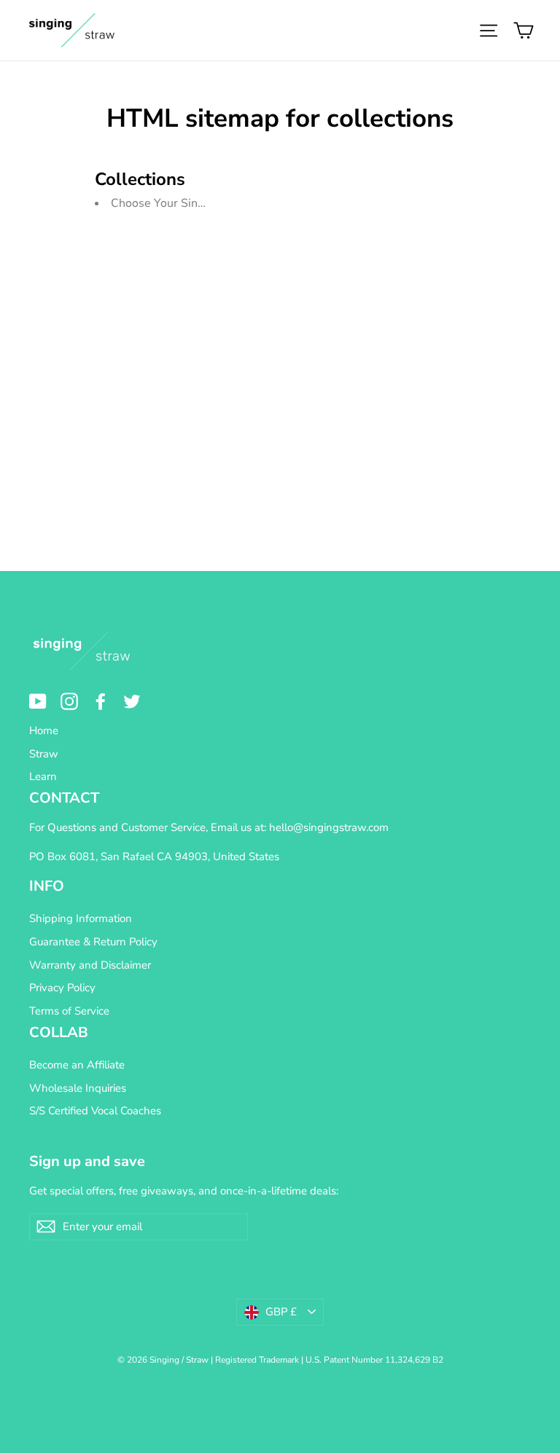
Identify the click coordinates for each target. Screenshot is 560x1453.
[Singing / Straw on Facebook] (100, 701)
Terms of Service (69, 1011)
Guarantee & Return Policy (93, 941)
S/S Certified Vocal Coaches (95, 1110)
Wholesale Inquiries (77, 1088)
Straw (43, 754)
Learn (43, 776)
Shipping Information (80, 918)
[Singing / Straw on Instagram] (69, 701)
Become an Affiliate (77, 1065)
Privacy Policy (62, 987)
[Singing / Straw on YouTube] (38, 701)
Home (43, 730)
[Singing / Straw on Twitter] (132, 701)
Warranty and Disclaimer (90, 965)
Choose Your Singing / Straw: (187, 203)
